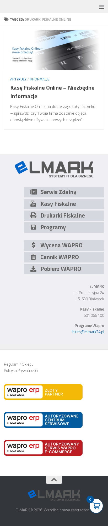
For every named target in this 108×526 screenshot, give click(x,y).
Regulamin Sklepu (19, 364)
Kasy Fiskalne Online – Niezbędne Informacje (52, 92)
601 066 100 (94, 315)
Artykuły (18, 79)
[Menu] (101, 6)
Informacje (39, 79)
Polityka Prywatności (21, 370)
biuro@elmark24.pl (88, 332)
